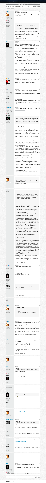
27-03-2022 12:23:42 (17, 41)
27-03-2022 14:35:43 (17, 89)
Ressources (37, 3)
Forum (9, 3)
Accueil (6, 3)
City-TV (24, 4)
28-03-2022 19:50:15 (17, 366)
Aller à (6, 476)
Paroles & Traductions (26, 3)
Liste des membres (21, 4)
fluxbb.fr (39, 477)
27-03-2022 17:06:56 (17, 265)
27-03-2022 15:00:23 (17, 97)
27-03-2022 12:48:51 (17, 78)
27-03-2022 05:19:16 (17, 11)
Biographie (13, 3)
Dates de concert (17, 3)
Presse (31, 3)
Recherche (27, 4)
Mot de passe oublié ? (36, 1)
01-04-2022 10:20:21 (17, 463)
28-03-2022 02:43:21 (17, 321)
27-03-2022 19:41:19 (17, 298)
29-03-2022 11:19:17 (17, 385)
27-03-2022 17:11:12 (17, 272)
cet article (19, 315)
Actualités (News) (18, 473)
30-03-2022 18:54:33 (17, 409)
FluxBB (39, 476)
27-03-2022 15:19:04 (17, 107)
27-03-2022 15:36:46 (17, 114)
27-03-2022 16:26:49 (17, 176)
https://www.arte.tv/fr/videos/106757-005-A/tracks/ (20, 441)
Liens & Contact (12, 481)
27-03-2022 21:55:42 (17, 305)
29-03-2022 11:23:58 (17, 391)
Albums (22, 3)
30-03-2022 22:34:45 (17, 419)
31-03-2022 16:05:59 (17, 438)
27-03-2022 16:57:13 (17, 189)
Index (18, 4)
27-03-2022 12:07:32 (17, 21)
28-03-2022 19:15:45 (17, 339)
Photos (34, 3)
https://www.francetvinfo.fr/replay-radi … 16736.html (20, 411)
